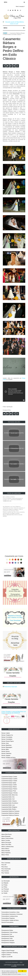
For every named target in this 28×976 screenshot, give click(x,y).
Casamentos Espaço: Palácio (9, 788)
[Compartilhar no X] (7, 65)
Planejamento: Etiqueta (7, 936)
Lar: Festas (4, 885)
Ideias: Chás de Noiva (7, 838)
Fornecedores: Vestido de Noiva (10, 920)
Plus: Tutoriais (5, 873)
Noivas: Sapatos (5, 755)
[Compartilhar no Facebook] (4, 65)
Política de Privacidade (11, 962)
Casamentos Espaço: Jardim (9, 784)
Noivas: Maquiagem (6, 747)
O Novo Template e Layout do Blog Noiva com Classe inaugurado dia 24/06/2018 (13, 712)
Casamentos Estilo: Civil (7, 799)
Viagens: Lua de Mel (6, 956)
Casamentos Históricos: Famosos (10, 811)
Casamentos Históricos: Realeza (10, 815)
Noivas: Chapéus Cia (7, 735)
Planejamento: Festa (6, 938)
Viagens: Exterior (6, 954)
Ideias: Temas (5, 854)
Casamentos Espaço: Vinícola (9, 793)
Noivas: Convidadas (6, 737)
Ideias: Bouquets (5, 836)
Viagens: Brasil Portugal (7, 950)
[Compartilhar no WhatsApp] (17, 65)
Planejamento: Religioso (8, 942)
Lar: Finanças (5, 889)
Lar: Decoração (5, 881)
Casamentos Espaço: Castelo (9, 778)
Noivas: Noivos (5, 751)
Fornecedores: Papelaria (8, 918)
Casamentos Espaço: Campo (9, 776)
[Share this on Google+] (10, 65)
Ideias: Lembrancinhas (7, 846)
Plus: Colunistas (5, 862)
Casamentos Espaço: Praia (8, 790)
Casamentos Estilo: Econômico (9, 803)
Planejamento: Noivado (7, 940)
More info (24, 974)
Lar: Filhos (4, 887)
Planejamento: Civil (6, 934)
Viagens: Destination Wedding (9, 952)
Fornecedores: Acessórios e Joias (10, 912)
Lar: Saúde (4, 893)
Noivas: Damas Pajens (7, 741)
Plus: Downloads (6, 868)
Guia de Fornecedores (7, 922)
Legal (21, 962)
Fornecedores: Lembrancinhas (9, 916)
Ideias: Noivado (5, 850)
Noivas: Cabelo (5, 733)
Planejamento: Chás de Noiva (9, 932)
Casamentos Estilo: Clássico (9, 801)
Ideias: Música (5, 848)
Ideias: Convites (5, 840)
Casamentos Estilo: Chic (8, 797)
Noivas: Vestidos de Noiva (8, 757)
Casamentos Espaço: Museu (9, 786)
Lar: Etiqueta (4, 883)
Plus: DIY (3, 864)
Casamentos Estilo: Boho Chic (9, 795)
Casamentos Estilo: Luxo (8, 805)
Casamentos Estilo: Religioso (9, 807)
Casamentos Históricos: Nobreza (10, 813)
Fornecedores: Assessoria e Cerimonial (11, 914)
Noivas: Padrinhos (6, 753)
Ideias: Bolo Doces (6, 834)
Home (5, 33)
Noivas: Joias (5, 743)
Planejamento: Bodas (7, 930)
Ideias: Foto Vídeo (6, 844)
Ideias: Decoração (6, 842)
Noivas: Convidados (6, 739)
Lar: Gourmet (4, 891)
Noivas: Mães (5, 749)
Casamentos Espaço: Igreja (8, 782)
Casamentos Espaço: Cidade (9, 780)
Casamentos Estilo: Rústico (8, 809)
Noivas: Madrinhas (6, 745)
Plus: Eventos (5, 870)
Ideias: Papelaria (5, 852)
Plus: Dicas (4, 866)
